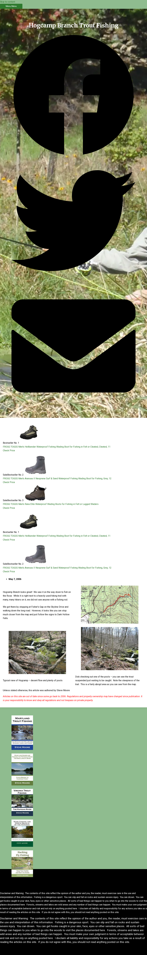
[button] (73, 95)
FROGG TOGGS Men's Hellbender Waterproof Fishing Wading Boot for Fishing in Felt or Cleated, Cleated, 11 (56, 446)
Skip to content (7, 1)
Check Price (9, 450)
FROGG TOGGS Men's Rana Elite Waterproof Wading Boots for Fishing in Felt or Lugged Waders (50, 504)
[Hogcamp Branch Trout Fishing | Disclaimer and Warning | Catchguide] (22, 749)
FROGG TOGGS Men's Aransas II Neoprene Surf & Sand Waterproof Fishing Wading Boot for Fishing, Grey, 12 (57, 478)
